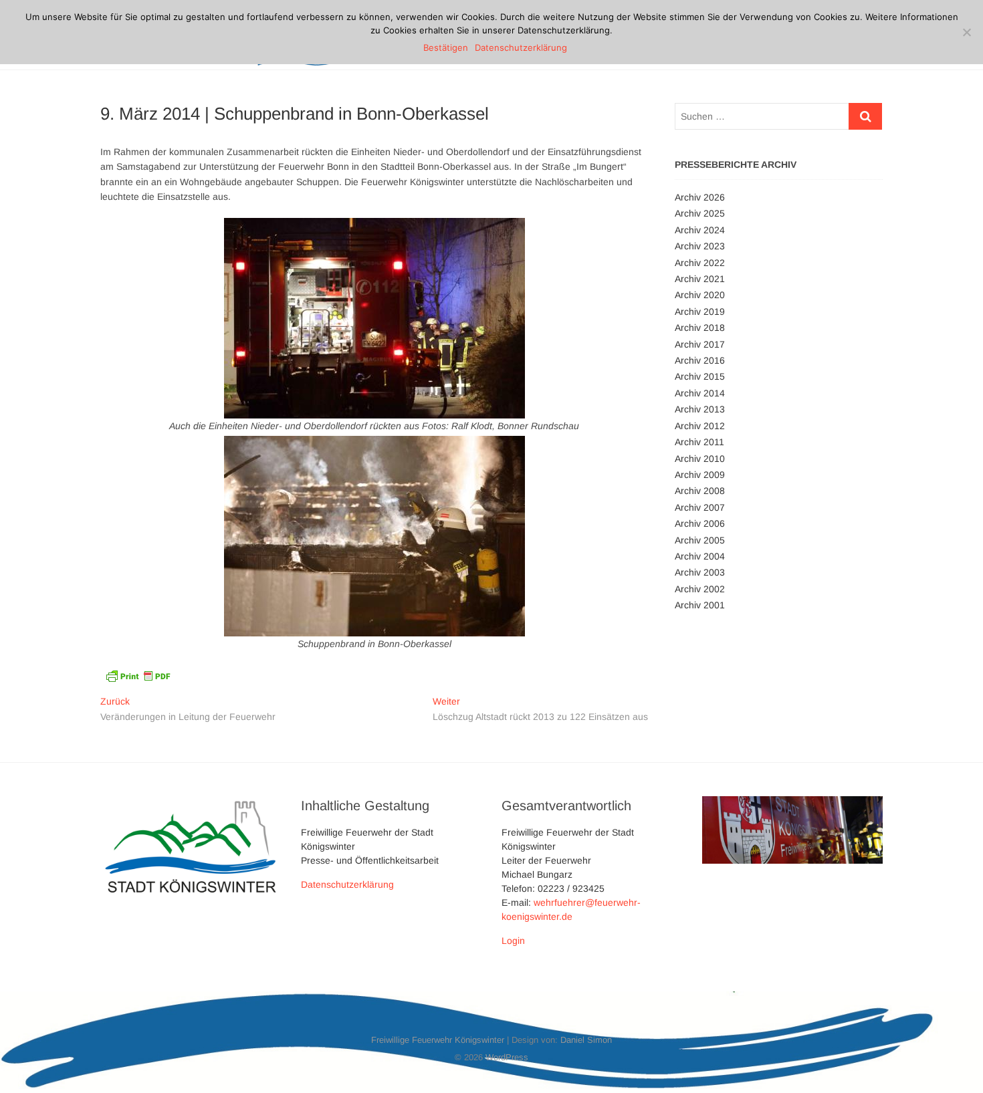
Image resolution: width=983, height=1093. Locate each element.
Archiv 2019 (700, 311)
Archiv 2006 (700, 523)
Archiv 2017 (700, 344)
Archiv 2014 (700, 393)
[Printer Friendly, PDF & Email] (137, 674)
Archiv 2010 (700, 458)
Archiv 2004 (700, 556)
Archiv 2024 (700, 230)
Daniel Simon (586, 1040)
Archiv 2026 (700, 197)
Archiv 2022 (700, 262)
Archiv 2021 (700, 278)
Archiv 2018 (700, 327)
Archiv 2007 (700, 507)
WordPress (506, 1057)
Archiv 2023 (700, 246)
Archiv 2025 (700, 213)
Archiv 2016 (700, 360)
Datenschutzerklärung (347, 884)
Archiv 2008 (700, 490)
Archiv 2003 (700, 572)
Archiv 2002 (700, 589)
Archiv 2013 (700, 409)
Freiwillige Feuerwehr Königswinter (437, 1040)
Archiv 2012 (700, 425)
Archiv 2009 (700, 474)
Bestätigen (445, 47)
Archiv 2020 (700, 294)
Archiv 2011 (699, 442)
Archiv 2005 (700, 540)
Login (513, 940)
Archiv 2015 (700, 376)
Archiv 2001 (700, 605)
